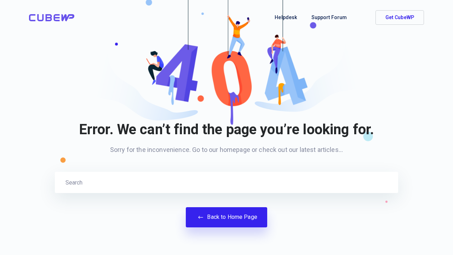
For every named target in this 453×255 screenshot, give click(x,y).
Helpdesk (286, 17)
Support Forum (329, 17)
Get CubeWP (399, 17)
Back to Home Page (231, 217)
